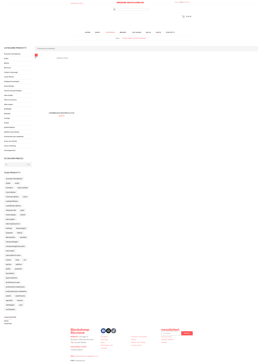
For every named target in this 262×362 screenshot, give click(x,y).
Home (87, 32)
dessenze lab (11, 210)
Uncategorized (9, 150)
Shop (97, 32)
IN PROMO (7, 109)
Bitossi (6, 63)
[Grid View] (36, 55)
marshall (23, 237)
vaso (20, 305)
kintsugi (9, 228)
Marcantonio (10, 237)
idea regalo (8, 95)
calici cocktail (23, 188)
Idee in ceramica (10, 100)
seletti (8, 296)
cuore (25, 197)
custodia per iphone (13, 206)
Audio (6, 58)
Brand (123, 32)
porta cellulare (11, 278)
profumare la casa (12, 282)
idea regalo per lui (13, 224)
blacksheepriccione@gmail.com (86, 356)
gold (22, 210)
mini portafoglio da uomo (15, 246)
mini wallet (10, 251)
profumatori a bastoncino (15, 287)
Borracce (7, 68)
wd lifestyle (10, 309)
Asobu (8, 183)
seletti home (20, 296)
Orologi (7, 118)
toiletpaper (10, 305)
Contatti (170, 32)
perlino (8, 264)
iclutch (22, 215)
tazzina (20, 300)
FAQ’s (158, 32)
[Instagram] (108, 330)
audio (17, 183)
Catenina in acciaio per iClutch (61, 113)
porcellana (10, 273)
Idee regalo (8, 104)
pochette (18, 269)
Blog (148, 32)
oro (25, 260)
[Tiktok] (113, 330)
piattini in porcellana (11, 132)
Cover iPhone (9, 77)
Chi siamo (136, 32)
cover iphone (11, 192)
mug (17, 260)
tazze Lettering (10, 146)
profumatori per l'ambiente (16, 291)
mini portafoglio (12, 242)
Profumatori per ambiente (14, 136)
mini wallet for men (13, 255)
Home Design (9, 86)
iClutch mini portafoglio (13, 90)
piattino (19, 264)
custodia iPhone (12, 201)
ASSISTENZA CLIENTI (77, 3)
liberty (19, 233)
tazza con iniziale (10, 141)
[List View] (40, 55)
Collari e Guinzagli (11, 72)
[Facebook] (103, 330)
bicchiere (9, 188)
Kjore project (21, 228)
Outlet (6, 123)
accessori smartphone (14, 179)
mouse (8, 260)
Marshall (7, 113)
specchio (9, 300)
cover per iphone (12, 197)
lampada (9, 233)
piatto (8, 269)
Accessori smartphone (12, 54)
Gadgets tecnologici (11, 81)
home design (11, 215)
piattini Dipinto (9, 127)
